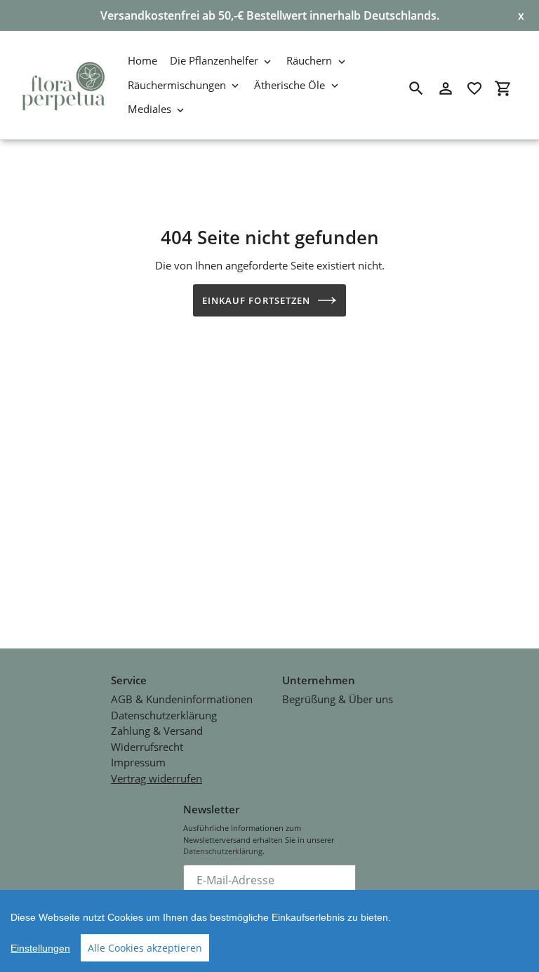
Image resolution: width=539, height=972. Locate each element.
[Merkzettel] (474, 88)
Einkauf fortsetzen (256, 300)
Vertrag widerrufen (156, 778)
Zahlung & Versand (157, 731)
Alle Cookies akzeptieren (145, 947)
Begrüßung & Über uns (337, 699)
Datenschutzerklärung (164, 715)
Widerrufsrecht (147, 747)
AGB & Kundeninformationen (182, 699)
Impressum (138, 762)
